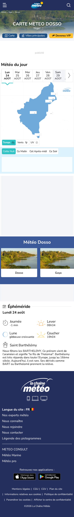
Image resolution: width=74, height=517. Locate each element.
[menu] (5, 5)
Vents (20, 142)
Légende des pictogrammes (21, 438)
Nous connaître (12, 421)
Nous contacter (12, 432)
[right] (69, 76)
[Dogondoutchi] (45, 101)
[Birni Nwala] (46, 113)
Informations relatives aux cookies (23, 494)
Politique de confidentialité (58, 494)
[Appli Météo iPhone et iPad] (24, 477)
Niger (10, 12)
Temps (6, 142)
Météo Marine (11, 455)
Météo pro (9, 461)
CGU (35, 489)
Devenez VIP (63, 35)
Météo (3, 12)
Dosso (17, 12)
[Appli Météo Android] (49, 477)
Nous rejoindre (12, 427)
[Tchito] (48, 98)
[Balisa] (50, 93)
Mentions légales (21, 489)
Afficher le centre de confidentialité (52, 499)
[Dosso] (29, 112)
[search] (68, 5)
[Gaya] (34, 134)
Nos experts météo (15, 415)
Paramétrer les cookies (18, 499)
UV (32, 142)
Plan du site (55, 489)
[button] (31, 112)
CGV (43, 489)
